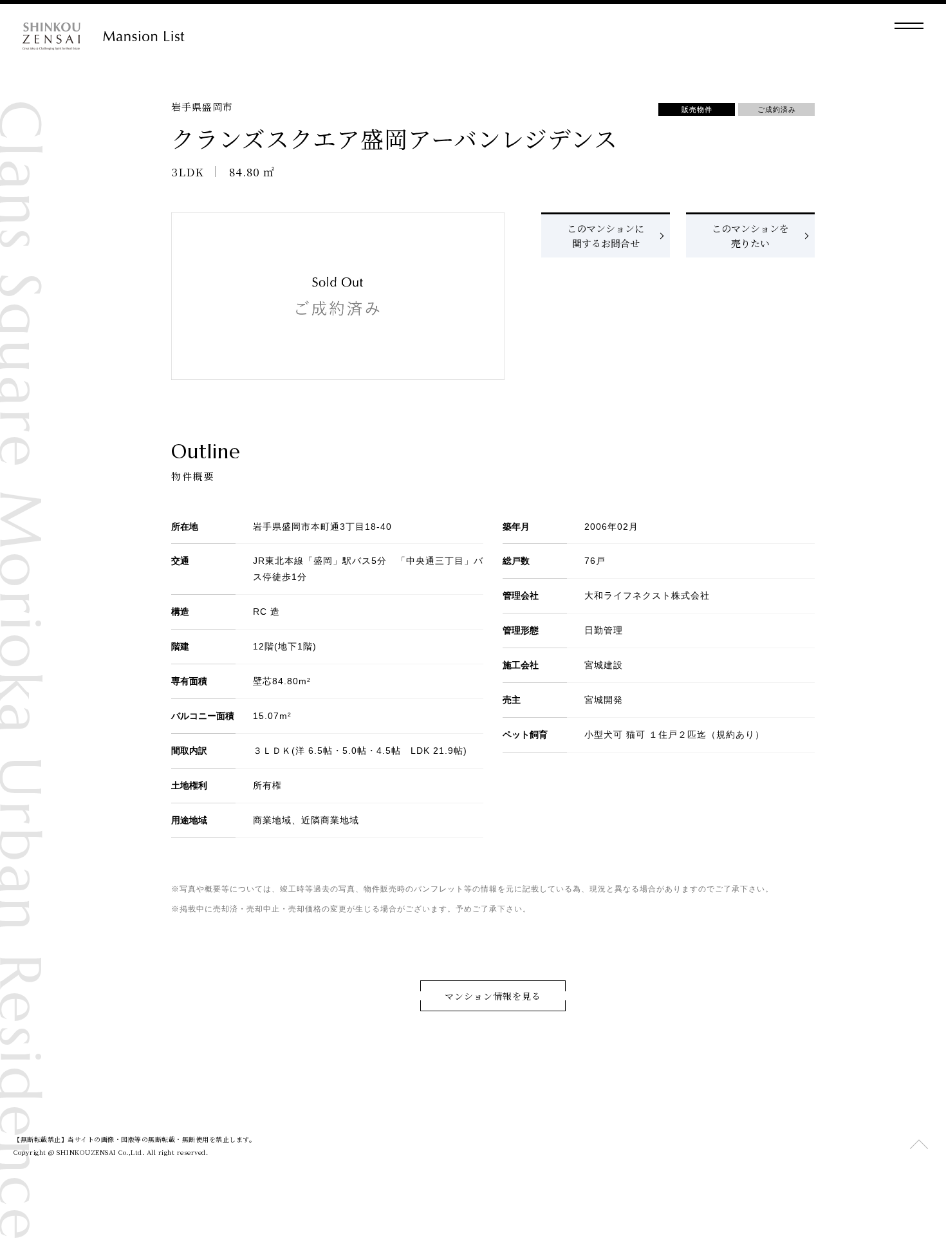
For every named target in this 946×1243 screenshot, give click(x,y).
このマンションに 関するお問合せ (605, 235)
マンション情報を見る (493, 995)
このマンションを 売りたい (750, 235)
